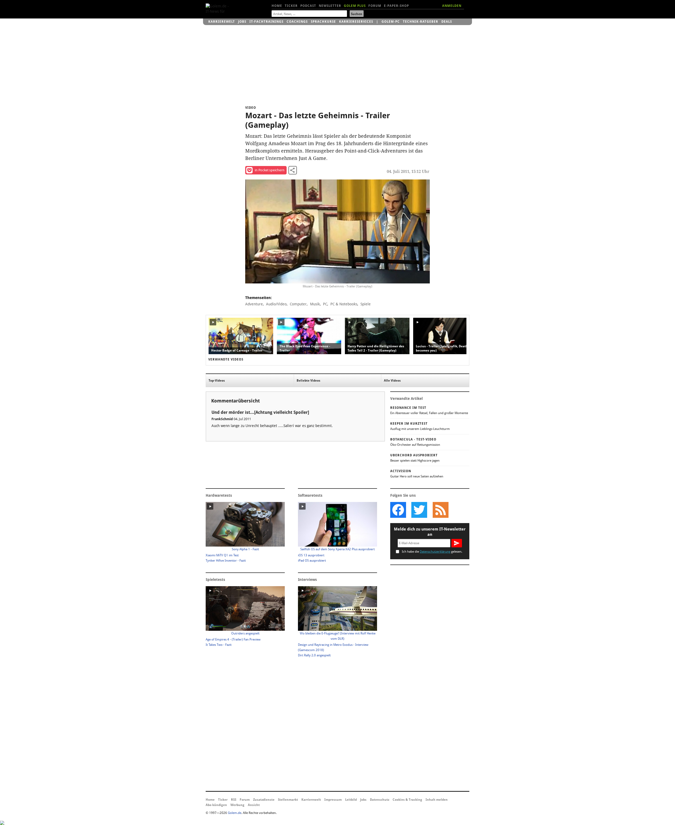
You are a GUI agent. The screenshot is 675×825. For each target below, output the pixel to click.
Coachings (297, 21)
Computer (298, 304)
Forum (374, 6)
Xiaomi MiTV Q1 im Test (222, 555)
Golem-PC (391, 21)
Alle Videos (392, 380)
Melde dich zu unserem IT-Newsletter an (430, 532)
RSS (233, 800)
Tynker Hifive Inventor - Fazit (226, 560)
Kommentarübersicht (235, 401)
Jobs (242, 21)
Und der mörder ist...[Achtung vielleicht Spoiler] (260, 412)
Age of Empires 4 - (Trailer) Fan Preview (233, 639)
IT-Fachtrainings (266, 21)
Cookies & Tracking (407, 800)
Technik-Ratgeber (420, 21)
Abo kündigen (216, 805)
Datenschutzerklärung (435, 551)
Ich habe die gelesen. (432, 551)
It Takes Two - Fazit (219, 645)
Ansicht (254, 805)
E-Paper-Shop (396, 6)
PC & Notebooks (343, 304)
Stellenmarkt (288, 800)
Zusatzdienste (263, 800)
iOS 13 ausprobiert (311, 555)
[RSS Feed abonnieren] (440, 510)
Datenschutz (379, 800)
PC (325, 304)
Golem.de (234, 813)
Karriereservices (356, 21)
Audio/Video (276, 304)
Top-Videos (217, 380)
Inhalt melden (437, 800)
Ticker (291, 6)
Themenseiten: (258, 298)
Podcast (308, 6)
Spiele (365, 304)
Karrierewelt (221, 21)
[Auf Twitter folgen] (419, 510)
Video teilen (292, 170)
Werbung (237, 805)
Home (277, 6)
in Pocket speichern (270, 170)
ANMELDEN (451, 6)
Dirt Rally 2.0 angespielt (314, 655)
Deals (446, 21)
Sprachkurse (323, 21)
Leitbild (351, 800)
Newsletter (330, 6)
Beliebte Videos (308, 380)
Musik (315, 304)
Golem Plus (355, 6)
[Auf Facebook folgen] (398, 510)
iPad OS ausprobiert (312, 560)
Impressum (333, 800)
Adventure (254, 304)
